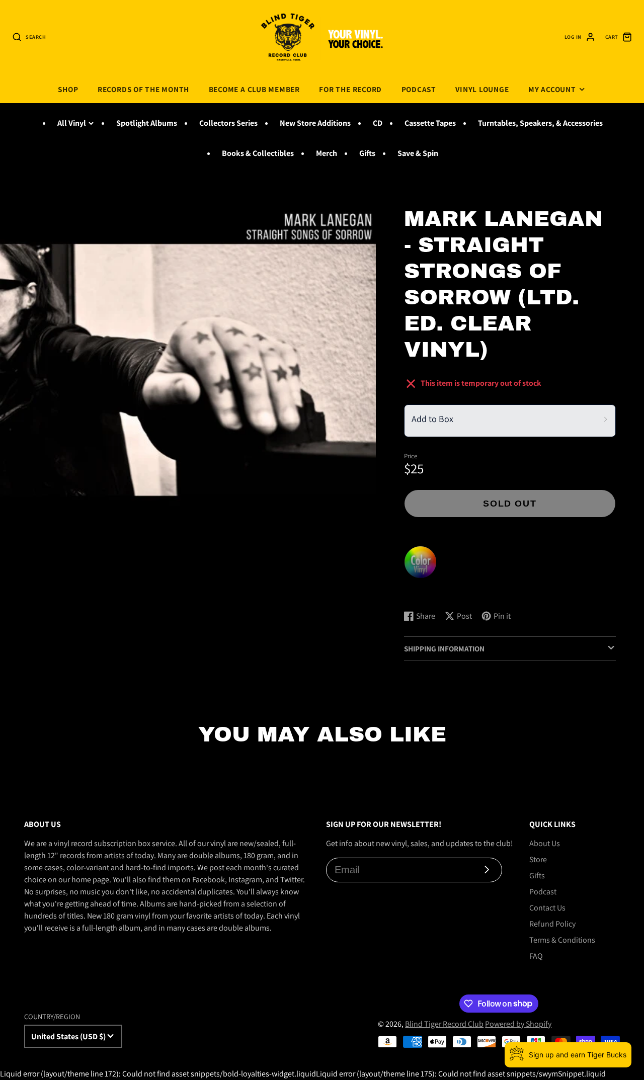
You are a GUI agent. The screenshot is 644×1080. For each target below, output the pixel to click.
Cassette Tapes (430, 123)
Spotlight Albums (146, 123)
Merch (326, 153)
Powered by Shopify (518, 1024)
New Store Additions (315, 123)
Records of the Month (143, 89)
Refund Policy (552, 924)
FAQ (536, 956)
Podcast (418, 89)
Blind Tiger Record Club (444, 1024)
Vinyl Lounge (482, 89)
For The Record (350, 89)
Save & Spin (417, 153)
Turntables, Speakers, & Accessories (540, 123)
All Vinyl (71, 123)
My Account (552, 89)
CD (377, 123)
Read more (424, 592)
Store (538, 859)
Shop (68, 89)
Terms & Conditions (562, 940)
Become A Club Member (254, 89)
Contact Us (547, 907)
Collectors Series (228, 123)
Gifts (367, 153)
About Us (544, 843)
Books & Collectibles (258, 153)
